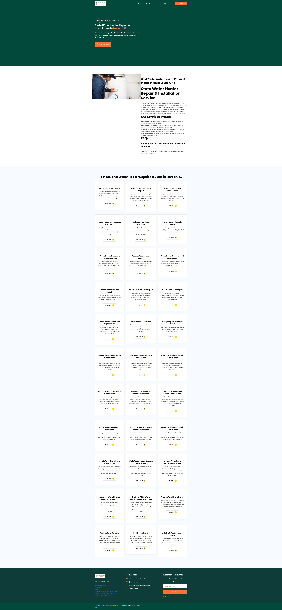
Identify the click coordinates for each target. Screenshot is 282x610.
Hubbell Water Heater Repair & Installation (109, 356)
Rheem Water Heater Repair (172, 497)
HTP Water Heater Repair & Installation (141, 356)
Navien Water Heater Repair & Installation (109, 392)
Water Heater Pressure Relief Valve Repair (172, 257)
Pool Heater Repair (140, 533)
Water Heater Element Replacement (172, 189)
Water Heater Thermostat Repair (141, 189)
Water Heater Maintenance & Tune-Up (109, 223)
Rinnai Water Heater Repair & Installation (110, 462)
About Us (148, 4)
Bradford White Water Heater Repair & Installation (141, 498)
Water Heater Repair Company (110, 605)
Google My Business (100, 585)
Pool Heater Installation (109, 533)
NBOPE (97, 589)
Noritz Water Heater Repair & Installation (172, 356)
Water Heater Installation (141, 321)
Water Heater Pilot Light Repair (172, 223)
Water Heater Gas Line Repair (110, 291)
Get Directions (167, 4)
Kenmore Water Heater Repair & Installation (172, 462)
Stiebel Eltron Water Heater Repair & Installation (141, 428)
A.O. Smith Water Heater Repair (172, 534)
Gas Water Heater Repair (172, 290)
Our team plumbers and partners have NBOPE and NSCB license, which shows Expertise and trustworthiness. (106, 593)
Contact (157, 4)
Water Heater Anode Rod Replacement (110, 322)
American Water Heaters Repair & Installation (110, 498)
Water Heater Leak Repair (109, 188)
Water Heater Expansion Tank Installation (110, 257)
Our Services (139, 4)
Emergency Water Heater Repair (172, 322)
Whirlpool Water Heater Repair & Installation (172, 392)
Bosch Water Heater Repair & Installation (172, 428)
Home (131, 4)
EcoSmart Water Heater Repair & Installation (141, 392)
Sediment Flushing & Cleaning (141, 223)
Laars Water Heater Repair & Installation (109, 428)
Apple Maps (98, 587)
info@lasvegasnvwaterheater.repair (139, 585)
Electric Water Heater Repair (141, 290)
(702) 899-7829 (181, 3)
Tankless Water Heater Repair (141, 257)
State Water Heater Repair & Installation (141, 462)
